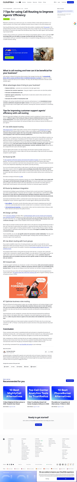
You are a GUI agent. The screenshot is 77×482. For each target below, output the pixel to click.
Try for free (64, 2)
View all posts (70, 380)
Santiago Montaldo (9, 8)
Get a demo (38, 424)
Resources (35, 2)
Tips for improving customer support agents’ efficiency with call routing (64, 15)
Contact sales (70, 2)
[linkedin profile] (46, 352)
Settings (47, 478)
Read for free (9, 57)
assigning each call (44, 129)
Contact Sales (6, 19)
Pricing (44, 2)
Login (59, 2)
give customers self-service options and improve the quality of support (21, 159)
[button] (55, 2)
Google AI (34, 366)
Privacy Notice (28, 464)
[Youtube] (13, 464)
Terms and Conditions (38, 464)
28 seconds (46, 27)
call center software (11, 215)
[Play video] (28, 287)
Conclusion (59, 17)
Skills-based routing (8, 129)
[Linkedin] (11, 464)
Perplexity (20, 366)
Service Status (49, 464)
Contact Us (20, 464)
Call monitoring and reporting (12, 207)
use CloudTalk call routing (26, 344)
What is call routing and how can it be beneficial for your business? (65, 12)
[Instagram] (9, 464)
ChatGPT (7, 366)
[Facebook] (7, 464)
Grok (13, 366)
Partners (40, 2)
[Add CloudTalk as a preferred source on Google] (75, 23)
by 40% (21, 176)
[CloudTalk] (8, 2)
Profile (51, 351)
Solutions (24, 2)
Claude (27, 366)
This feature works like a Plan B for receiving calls (24, 272)
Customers (29, 2)
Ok (65, 478)
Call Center (26, 8)
